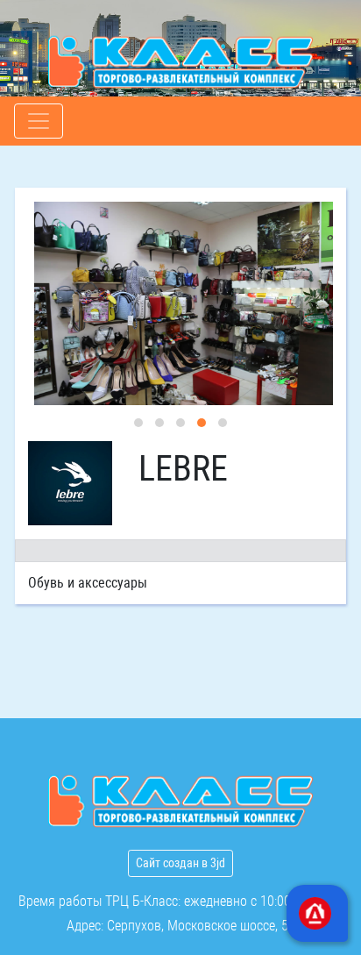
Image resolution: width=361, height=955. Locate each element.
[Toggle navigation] (38, 121)
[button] (138, 422)
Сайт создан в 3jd (180, 863)
